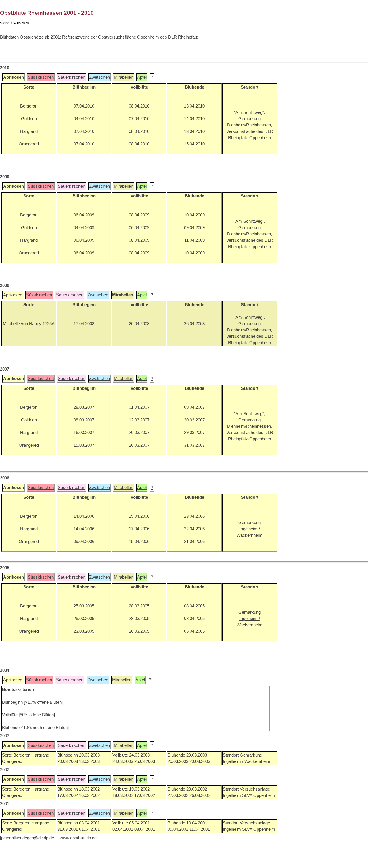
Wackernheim (257, 761)
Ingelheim (232, 795)
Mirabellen (123, 77)
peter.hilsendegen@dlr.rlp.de (27, 838)
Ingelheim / (233, 761)
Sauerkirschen (71, 77)
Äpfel (142, 77)
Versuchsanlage (255, 789)
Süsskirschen (41, 77)
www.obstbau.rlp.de (78, 838)
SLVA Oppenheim (258, 795)
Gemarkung (251, 755)
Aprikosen (12, 295)
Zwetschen (99, 77)
